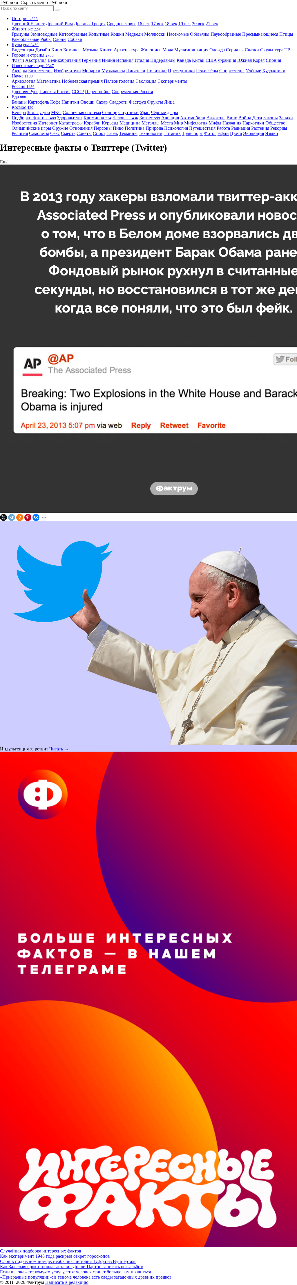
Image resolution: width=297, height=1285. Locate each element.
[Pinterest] (27, 517)
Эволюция (145, 81)
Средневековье (121, 23)
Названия (231, 122)
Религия (20, 133)
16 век (143, 23)
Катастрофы (71, 122)
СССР (78, 91)
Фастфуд (137, 102)
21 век (212, 23)
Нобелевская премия (82, 81)
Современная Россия (132, 91)
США (211, 60)
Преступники (181, 70)
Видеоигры (23, 49)
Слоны (59, 39)
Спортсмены (232, 70)
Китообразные (73, 34)
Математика (49, 81)
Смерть (68, 133)
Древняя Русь (25, 91)
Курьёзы (110, 122)
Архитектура (127, 49)
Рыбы (46, 39)
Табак (112, 133)
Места (167, 122)
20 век (198, 23)
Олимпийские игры (31, 128)
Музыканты (113, 70)
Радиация (240, 128)
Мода (167, 49)
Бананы (19, 102)
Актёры (19, 70)
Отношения (81, 128)
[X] (3, 517)
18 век (171, 23)
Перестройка (98, 91)
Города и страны (33, 55)
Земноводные (43, 34)
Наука (22, 75)
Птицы (286, 34)
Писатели (135, 70)
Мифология (195, 122)
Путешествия (202, 128)
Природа (154, 128)
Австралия (35, 60)
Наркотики (253, 122)
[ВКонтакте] (35, 517)
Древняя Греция (90, 23)
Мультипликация (191, 49)
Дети (257, 117)
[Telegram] (11, 517)
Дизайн (42, 49)
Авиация (170, 117)
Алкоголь (216, 117)
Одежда (217, 49)
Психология (176, 128)
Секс (55, 133)
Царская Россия (54, 91)
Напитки (70, 102)
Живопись (151, 49)
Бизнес (149, 117)
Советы (84, 133)
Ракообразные (25, 39)
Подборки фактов (34, 117)
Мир (178, 122)
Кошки (117, 34)
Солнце (109, 112)
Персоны (103, 128)
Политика (134, 128)
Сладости (118, 102)
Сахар (102, 102)
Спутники (128, 112)
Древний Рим (59, 23)
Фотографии (216, 133)
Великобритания (64, 60)
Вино (232, 117)
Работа (223, 128)
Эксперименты (172, 81)
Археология (23, 81)
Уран (145, 112)
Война (244, 117)
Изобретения (24, 122)
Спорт (99, 133)
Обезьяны (199, 34)
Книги (106, 49)
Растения (260, 128)
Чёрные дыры (164, 112)
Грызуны (20, 34)
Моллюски (155, 34)
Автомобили (192, 117)
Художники (273, 70)
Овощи (87, 102)
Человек (125, 117)
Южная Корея (251, 60)
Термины (128, 133)
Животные (27, 28)
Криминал (97, 117)
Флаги (18, 60)
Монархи (91, 70)
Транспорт (192, 133)
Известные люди (33, 65)
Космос (22, 107)
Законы (270, 117)
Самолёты (39, 133)
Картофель (38, 102)
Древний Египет (28, 23)
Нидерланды (162, 60)
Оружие (60, 128)
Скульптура (271, 49)
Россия (23, 86)
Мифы (215, 122)
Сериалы (235, 49)
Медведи (134, 34)
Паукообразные (226, 34)
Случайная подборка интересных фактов (40, 1250)
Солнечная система (82, 112)
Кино (56, 49)
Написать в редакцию (66, 1282)
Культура (25, 44)
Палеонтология (119, 81)
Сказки (252, 49)
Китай (198, 60)
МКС (56, 112)
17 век (157, 23)
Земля (33, 112)
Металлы (151, 122)
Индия (108, 60)
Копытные (98, 34)
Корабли (92, 122)
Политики (156, 70)
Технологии (150, 133)
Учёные (253, 70)
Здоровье (69, 117)
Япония (273, 60)
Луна (45, 112)
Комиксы (72, 49)
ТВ (288, 49)
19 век (184, 23)
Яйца (169, 102)
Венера (19, 112)
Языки (271, 133)
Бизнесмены (40, 70)
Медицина (129, 122)
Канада (184, 60)
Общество (275, 122)
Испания (124, 60)
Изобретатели (67, 70)
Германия (91, 60)
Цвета (236, 133)
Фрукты (155, 102)
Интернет (47, 122)
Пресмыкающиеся (260, 34)
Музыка (90, 49)
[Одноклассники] (19, 517)
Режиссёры (207, 70)
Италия (142, 60)
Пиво (118, 128)
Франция (227, 60)
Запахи (286, 117)
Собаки (75, 39)
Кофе (55, 102)
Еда (19, 96)
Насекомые (178, 34)
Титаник (172, 133)
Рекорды (278, 128)
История (25, 18)
